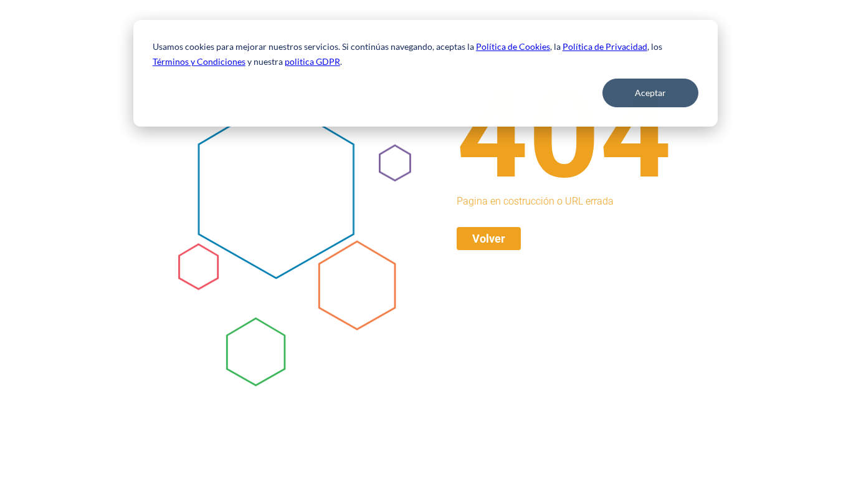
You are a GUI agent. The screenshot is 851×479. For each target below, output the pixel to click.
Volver (488, 238)
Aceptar (650, 92)
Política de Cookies (513, 46)
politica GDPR (312, 61)
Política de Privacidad (605, 46)
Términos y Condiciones (199, 61)
